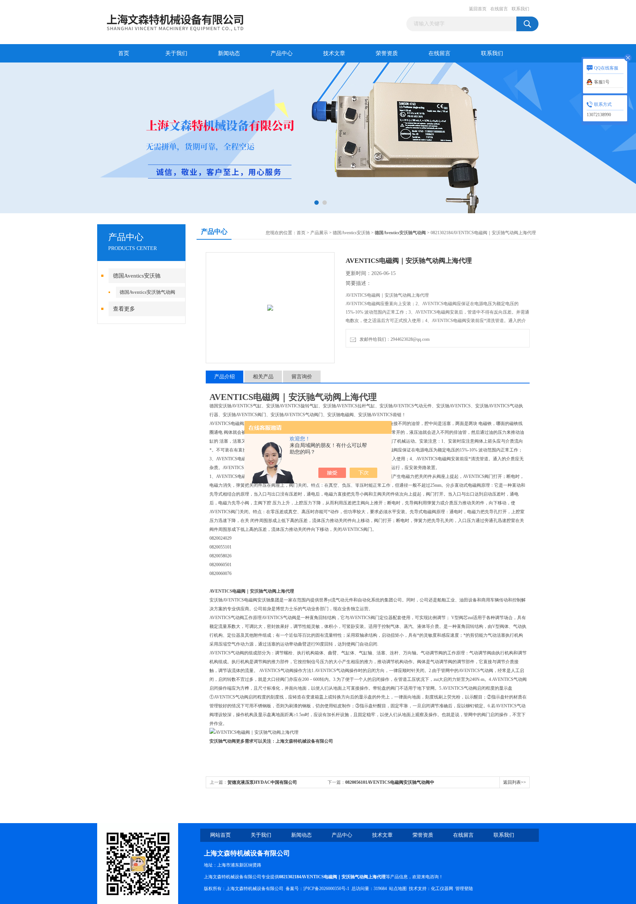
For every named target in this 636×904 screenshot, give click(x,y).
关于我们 (176, 53)
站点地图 (398, 888)
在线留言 (499, 8)
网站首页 (220, 835)
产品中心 (282, 53)
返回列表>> (514, 782)
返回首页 (478, 8)
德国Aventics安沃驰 (136, 276)
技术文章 (334, 53)
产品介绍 (224, 376)
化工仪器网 (442, 888)
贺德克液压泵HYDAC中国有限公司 (262, 782)
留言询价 (302, 376)
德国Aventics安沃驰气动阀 (147, 292)
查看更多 (124, 309)
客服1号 (602, 82)
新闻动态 (229, 53)
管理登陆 (464, 888)
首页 (123, 53)
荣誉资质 (387, 53)
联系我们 (520, 8)
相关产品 (263, 376)
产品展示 (319, 232)
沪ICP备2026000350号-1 (326, 888)
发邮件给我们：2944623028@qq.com (393, 339)
